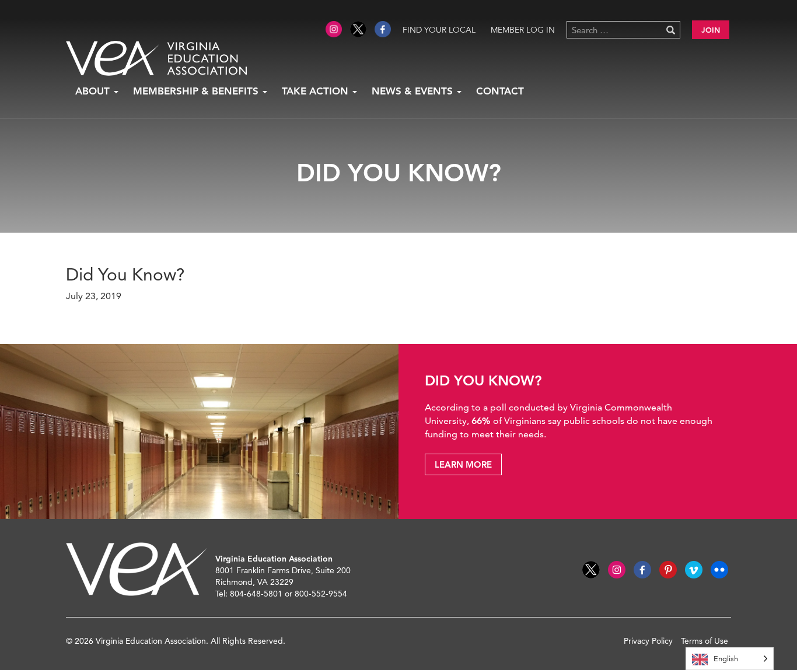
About (94, 91)
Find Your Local (439, 29)
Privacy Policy (648, 641)
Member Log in (523, 29)
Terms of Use (704, 641)
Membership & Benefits (197, 91)
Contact (500, 91)
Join (710, 29)
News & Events (414, 91)
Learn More (463, 464)
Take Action (316, 91)
